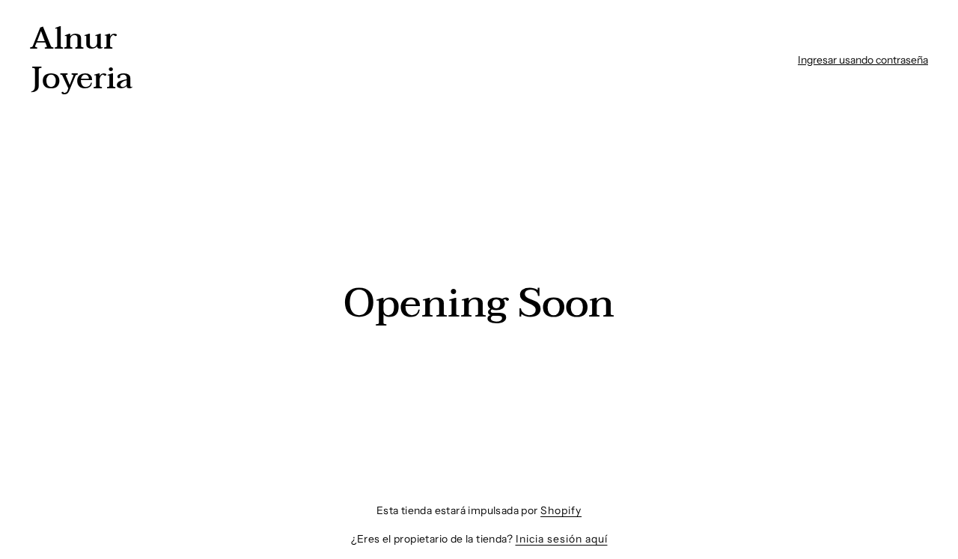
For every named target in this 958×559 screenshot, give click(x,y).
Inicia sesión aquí (562, 539)
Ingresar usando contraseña (863, 60)
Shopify (561, 510)
